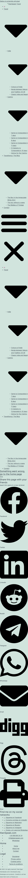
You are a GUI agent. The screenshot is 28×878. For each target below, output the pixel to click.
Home (16, 846)
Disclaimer (15, 856)
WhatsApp (15, 841)
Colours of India (16, 87)
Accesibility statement (16, 867)
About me (15, 848)
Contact (6, 208)
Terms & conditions (16, 864)
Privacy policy (16, 859)
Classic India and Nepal (19, 94)
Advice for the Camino (19, 153)
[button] (14, 237)
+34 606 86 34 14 (15, 835)
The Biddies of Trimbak (15, 205)
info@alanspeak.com (16, 838)
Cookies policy (16, 861)
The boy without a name (16, 202)
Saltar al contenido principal (10, 1)
